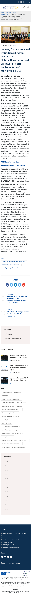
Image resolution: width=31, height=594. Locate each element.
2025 (6, 466)
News (15, 45)
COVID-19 (6, 396)
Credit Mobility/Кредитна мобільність (14, 261)
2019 (6, 492)
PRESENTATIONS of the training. (13, 165)
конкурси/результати (9, 440)
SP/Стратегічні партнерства (11, 426)
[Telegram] (19, 285)
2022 (6, 479)
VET (16, 430)
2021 (6, 483)
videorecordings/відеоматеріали (13, 433)
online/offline (6, 423)
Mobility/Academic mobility (10, 416)
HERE (19, 406)
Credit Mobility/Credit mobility (11, 399)
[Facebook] (7, 285)
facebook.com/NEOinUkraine (11, 540)
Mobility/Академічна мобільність (12, 268)
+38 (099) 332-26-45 (8, 542)
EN (29, 1)
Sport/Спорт (6, 430)
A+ (22, 2)
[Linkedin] (15, 285)
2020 (6, 487)
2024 (6, 470)
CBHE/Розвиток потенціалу (11, 392)
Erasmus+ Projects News (13, 338)
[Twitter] (11, 285)
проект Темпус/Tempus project (12, 443)
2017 (6, 500)
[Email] (23, 285)
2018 (6, 496)
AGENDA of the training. (10, 162)
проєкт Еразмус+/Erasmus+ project (13, 447)
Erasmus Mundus (8, 406)
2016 (6, 505)
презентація (24, 440)
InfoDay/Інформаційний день (11, 264)
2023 (6, 474)
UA (27, 1)
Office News (9, 334)
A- (19, 2)
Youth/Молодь (7, 437)
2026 (6, 461)
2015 (6, 509)
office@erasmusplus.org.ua (11, 547)
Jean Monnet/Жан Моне (10, 413)
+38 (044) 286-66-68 (8, 545)
